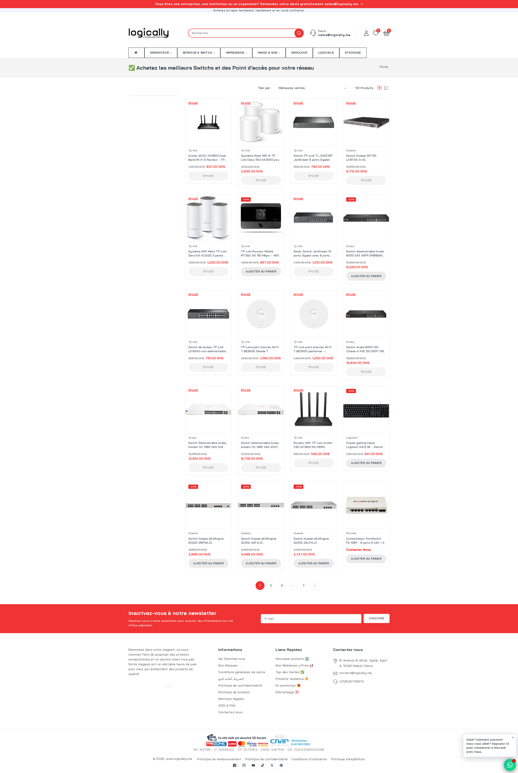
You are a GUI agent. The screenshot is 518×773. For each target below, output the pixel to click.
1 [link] (260, 585)
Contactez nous (230, 712)
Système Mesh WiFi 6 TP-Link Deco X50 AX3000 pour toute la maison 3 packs (260, 158)
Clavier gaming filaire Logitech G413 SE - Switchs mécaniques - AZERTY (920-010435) (366, 445)
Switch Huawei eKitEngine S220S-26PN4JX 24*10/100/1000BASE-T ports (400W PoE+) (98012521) (206, 541)
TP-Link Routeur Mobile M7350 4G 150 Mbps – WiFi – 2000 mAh (260, 253)
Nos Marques (228, 665)
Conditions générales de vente (241, 672)
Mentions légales (231, 699)
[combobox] (246, 33)
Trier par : (264, 88)
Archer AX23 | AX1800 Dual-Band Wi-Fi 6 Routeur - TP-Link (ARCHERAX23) (207, 158)
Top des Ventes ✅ (290, 672)
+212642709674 (351, 681)
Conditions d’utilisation (309, 759)
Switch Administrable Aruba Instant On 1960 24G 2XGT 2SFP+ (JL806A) (260, 445)
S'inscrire (376, 618)
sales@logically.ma (334, 35)
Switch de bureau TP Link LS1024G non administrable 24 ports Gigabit (207, 349)
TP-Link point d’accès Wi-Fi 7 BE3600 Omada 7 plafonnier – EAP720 (260, 349)
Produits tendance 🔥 (292, 679)
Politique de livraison (234, 692)
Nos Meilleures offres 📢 (294, 665)
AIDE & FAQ (227, 705)
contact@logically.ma (355, 673)
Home (384, 67)
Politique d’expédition (348, 759)
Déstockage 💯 (287, 692)
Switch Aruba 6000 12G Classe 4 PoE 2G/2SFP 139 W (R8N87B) (365, 349)
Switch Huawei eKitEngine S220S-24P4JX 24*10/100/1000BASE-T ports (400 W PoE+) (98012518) (258, 541)
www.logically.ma (179, 759)
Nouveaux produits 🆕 (292, 659)
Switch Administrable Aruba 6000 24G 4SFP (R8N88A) (365, 253)
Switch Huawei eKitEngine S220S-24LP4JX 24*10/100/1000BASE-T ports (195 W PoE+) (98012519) (311, 541)
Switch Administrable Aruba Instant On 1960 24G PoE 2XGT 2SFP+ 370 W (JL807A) (207, 445)
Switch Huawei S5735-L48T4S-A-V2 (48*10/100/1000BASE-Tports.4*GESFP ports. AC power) (364, 158)
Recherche (299, 33)
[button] (386, 33)
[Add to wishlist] (230, 104)
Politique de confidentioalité (240, 685)
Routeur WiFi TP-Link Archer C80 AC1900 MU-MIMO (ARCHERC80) (313, 445)
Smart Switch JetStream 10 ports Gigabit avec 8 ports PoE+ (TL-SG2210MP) (312, 253)
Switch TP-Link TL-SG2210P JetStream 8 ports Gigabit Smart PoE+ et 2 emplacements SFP (313, 158)
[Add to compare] (230, 113)
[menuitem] (136, 52)
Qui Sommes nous (231, 659)
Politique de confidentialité (266, 759)
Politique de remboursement (219, 759)
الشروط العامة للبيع (231, 679)
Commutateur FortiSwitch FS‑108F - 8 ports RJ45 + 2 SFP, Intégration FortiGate (365, 541)
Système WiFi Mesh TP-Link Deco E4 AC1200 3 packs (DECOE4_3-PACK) (207, 253)
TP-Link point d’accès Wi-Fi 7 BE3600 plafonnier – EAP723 (312, 349)
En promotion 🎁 (288, 685)
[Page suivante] (314, 585)
